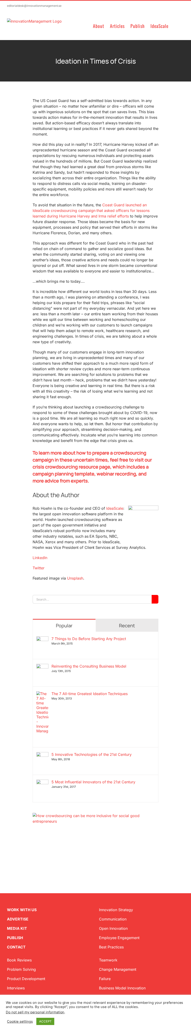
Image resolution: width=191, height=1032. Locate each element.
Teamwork (108, 960)
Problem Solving (21, 969)
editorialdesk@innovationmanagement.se (34, 5)
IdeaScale (114, 508)
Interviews (16, 988)
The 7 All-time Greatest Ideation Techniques (89, 693)
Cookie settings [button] (20, 1021)
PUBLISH (15, 937)
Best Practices (111, 947)
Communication (112, 919)
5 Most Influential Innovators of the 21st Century (93, 782)
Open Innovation (113, 928)
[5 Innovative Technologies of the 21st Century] (42, 755)
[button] (176, 25)
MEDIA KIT (17, 928)
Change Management (117, 969)
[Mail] (57, 846)
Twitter (38, 568)
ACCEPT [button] (45, 1021)
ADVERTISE (17, 919)
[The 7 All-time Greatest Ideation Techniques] (42, 694)
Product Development (26, 978)
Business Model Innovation (122, 988)
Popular (64, 625)
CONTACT (16, 947)
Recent (127, 625)
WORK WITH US (22, 909)
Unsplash (75, 578)
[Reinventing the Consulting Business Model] (42, 666)
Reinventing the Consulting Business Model (88, 666)
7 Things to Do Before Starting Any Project (88, 638)
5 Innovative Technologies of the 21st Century (91, 754)
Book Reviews (19, 960)
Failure (105, 978)
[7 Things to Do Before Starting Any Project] (42, 639)
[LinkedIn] (49, 846)
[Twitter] (34, 846)
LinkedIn (40, 557)
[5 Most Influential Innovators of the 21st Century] (42, 782)
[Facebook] (42, 846)
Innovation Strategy (116, 909)
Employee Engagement (119, 937)
